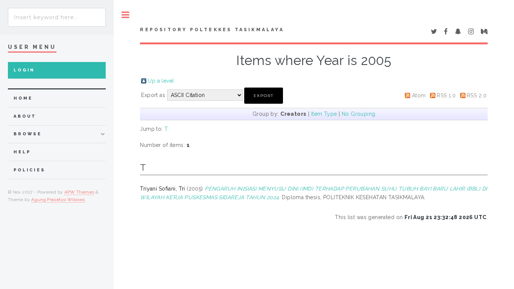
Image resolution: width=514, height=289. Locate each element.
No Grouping (359, 114)
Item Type (324, 114)
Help (22, 152)
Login (24, 70)
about (25, 116)
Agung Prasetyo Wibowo (58, 199)
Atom (419, 95)
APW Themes (79, 192)
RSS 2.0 (477, 95)
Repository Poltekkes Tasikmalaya (212, 29)
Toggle (125, 15)
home (23, 98)
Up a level (161, 81)
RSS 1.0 (446, 95)
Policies (30, 170)
